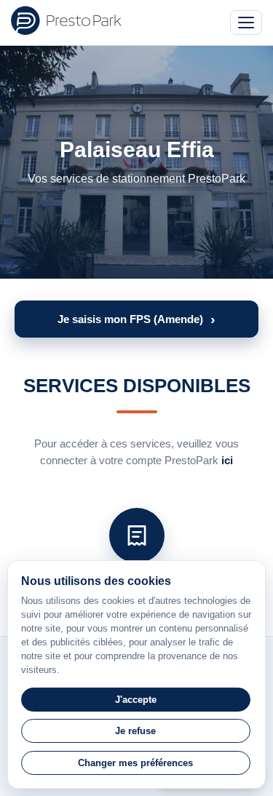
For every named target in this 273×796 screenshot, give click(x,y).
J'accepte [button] (136, 699)
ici (227, 460)
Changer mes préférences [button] (135, 762)
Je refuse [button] (135, 730)
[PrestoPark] (66, 20)
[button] (136, 319)
